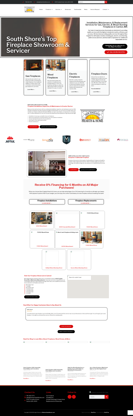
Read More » (26, 378)
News (85, 9)
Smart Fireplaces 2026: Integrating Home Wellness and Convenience (31, 368)
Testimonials (77, 9)
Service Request (95, 9)
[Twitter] (74, 397)
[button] (2, 140)
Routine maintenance (33, 121)
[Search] (106, 2)
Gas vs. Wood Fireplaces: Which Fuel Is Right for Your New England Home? (99, 368)
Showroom (68, 9)
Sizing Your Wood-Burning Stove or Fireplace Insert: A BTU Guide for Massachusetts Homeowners (76, 369)
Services (57, 9)
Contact (105, 9)
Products (48, 9)
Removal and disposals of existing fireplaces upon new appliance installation (45, 117)
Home (41, 9)
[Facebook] (70, 397)
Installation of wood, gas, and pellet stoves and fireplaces (41, 116)
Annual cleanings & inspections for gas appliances (40, 118)
